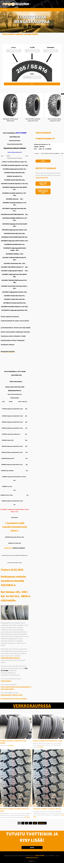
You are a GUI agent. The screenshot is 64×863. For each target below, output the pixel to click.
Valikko (5, 10)
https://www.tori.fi (42, 177)
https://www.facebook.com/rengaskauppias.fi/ (16, 687)
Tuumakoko (50, 47)
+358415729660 (39, 855)
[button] (63, 94)
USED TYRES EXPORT (7, 689)
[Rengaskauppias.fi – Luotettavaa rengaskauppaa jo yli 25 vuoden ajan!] (17, 4)
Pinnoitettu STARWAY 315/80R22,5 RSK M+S (47, 809)
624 (35, 823)
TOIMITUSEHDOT (6, 681)
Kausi (32, 74)
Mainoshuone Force (32, 857)
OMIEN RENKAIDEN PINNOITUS (10, 658)
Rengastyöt (8, 548)
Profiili (32, 47)
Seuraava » (42, 823)
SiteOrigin (31, 861)
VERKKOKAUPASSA (32, 705)
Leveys (13, 47)
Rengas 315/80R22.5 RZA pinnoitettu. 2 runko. (48, 741)
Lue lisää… (11, 745)
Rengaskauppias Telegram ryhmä (11, 695)
